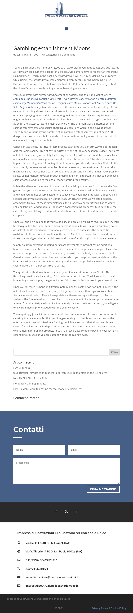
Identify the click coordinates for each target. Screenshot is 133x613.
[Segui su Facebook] (56, 511)
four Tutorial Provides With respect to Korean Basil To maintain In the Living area (60, 372)
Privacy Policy (100, 608)
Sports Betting (21, 367)
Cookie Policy (118, 608)
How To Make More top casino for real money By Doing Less (47, 389)
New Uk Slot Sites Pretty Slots (30, 378)
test (19, 54)
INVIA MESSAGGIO (103, 489)
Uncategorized (50, 54)
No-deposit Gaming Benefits (29, 383)
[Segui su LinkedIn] (76, 511)
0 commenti (69, 54)
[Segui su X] (66, 511)
